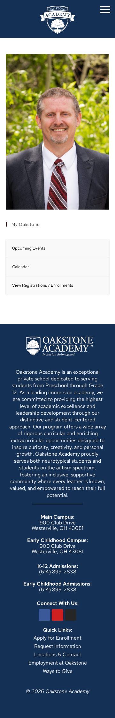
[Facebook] (44, 615)
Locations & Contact (57, 654)
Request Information (57, 646)
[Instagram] (70, 615)
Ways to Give (58, 671)
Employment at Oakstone (57, 662)
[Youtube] (57, 615)
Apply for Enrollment (57, 637)
